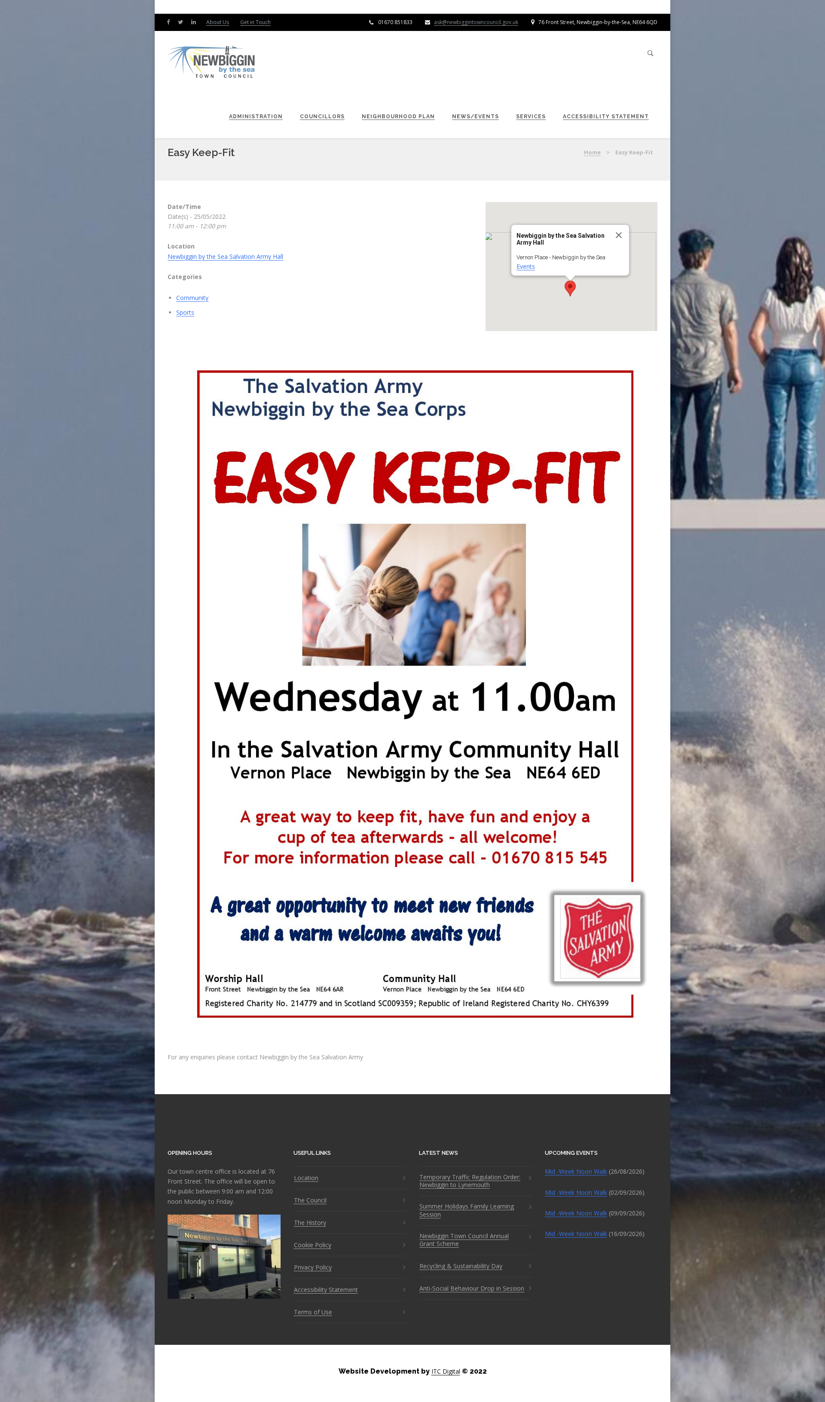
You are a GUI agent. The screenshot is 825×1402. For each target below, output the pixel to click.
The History (310, 1223)
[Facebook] (170, 21)
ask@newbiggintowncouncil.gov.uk (476, 22)
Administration (256, 117)
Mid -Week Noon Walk (576, 1171)
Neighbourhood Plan (398, 117)
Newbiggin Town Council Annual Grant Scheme (464, 1240)
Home (592, 152)
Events (525, 266)
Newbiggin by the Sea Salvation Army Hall (225, 256)
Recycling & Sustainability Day (460, 1266)
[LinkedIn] (195, 21)
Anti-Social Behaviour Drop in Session (471, 1288)
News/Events (475, 117)
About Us (217, 22)
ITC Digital (445, 1371)
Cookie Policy (312, 1245)
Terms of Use (313, 1312)
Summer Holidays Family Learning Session (466, 1210)
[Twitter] (182, 21)
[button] (570, 288)
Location (306, 1178)
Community (192, 298)
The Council (310, 1200)
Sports (185, 312)
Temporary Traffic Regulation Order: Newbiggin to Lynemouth (469, 1181)
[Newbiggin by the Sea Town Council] (212, 62)
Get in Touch (255, 22)
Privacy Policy (313, 1267)
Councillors (322, 117)
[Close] (618, 235)
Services (531, 117)
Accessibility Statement (606, 117)
